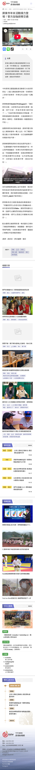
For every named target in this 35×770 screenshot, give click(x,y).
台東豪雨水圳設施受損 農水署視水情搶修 (23, 479)
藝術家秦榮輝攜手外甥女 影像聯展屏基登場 (16, 431)
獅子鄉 (24, 346)
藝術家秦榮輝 (27, 434)
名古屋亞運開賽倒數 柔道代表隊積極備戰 (16, 574)
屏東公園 (14, 252)
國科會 (25, 405)
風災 (8, 293)
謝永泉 (17, 407)
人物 (4, 434)
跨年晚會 (14, 255)
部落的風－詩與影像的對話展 (11, 437)
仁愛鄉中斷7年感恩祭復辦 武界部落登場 (15, 549)
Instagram (5, 766)
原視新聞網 (15, 4)
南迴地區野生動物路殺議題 (11, 376)
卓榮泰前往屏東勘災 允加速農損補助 (14, 317)
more (12, 720)
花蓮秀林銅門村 (15, 293)
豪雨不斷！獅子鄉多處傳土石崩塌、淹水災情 (17, 343)
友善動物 (22, 376)
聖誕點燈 (21, 252)
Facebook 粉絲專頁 (7, 762)
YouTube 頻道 (6, 764)
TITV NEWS (14, 2)
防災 (8, 346)
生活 (17, 249)
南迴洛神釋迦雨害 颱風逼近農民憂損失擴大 (23, 470)
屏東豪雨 (13, 320)
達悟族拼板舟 (24, 407)
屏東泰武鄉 (18, 434)
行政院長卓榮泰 (22, 320)
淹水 (19, 346)
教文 (4, 405)
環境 (8, 373)
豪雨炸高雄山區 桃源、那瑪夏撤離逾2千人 (16, 525)
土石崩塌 (13, 346)
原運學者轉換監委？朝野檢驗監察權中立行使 (23, 461)
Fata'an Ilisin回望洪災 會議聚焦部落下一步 (16, 598)
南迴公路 (13, 373)
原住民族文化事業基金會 (9, 759)
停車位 (23, 249)
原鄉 (13, 249)
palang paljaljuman (9, 23)
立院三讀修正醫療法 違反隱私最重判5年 (23, 451)
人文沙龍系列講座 (16, 405)
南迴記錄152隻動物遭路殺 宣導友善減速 (15, 370)
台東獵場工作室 (7, 378)
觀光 (27, 252)
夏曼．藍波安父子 (8, 407)
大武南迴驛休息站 (19, 378)
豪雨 (23, 293)
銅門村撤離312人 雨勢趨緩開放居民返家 (15, 290)
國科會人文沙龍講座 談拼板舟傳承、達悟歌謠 (17, 402)
